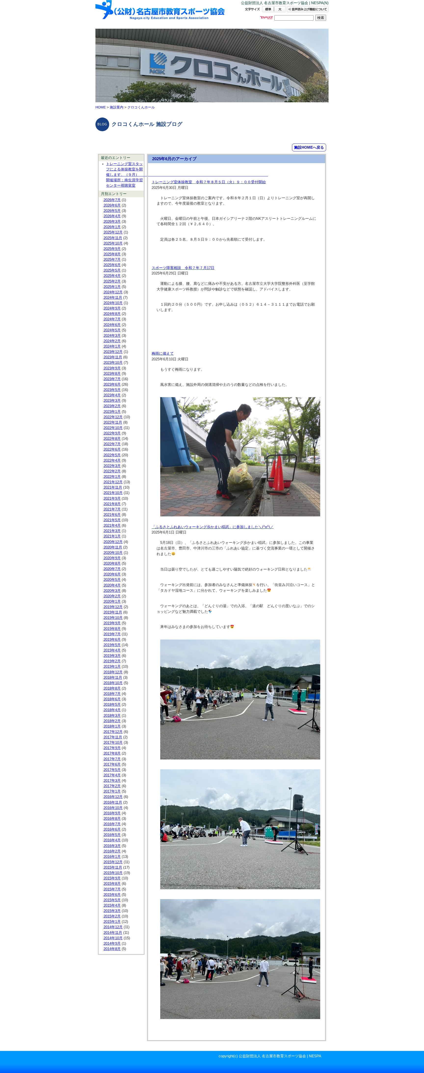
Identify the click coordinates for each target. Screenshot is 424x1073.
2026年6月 (112, 205)
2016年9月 (112, 813)
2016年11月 (113, 802)
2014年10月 (113, 938)
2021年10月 (113, 493)
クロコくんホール (141, 107)
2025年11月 (113, 238)
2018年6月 (112, 699)
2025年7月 (112, 260)
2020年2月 (112, 596)
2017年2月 (112, 786)
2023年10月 (113, 363)
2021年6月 (112, 515)
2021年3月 (112, 531)
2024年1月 (112, 346)
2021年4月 (112, 525)
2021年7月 (112, 509)
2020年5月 (112, 580)
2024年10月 (113, 303)
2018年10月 (113, 683)
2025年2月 (112, 281)
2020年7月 (112, 569)
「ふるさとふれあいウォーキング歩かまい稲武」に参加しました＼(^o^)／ (213, 527)
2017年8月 (112, 753)
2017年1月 (112, 791)
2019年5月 (112, 645)
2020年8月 (112, 563)
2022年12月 (113, 417)
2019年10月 (113, 618)
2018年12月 (113, 672)
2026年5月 (112, 211)
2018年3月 (112, 716)
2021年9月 (112, 498)
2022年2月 (112, 471)
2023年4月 (112, 395)
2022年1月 (112, 477)
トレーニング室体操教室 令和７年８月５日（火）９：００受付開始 (209, 182)
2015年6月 (112, 895)
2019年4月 (112, 650)
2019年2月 (112, 661)
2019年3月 (112, 656)
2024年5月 (112, 330)
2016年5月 (112, 835)
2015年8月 (112, 884)
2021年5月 (112, 520)
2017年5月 (112, 770)
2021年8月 (112, 504)
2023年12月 (113, 352)
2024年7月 (112, 319)
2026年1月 (112, 227)
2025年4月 (112, 276)
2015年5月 (112, 900)
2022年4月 (112, 460)
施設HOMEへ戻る (309, 147)
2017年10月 (113, 743)
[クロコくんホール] (160, 14)
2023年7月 (112, 379)
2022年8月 (112, 439)
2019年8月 (112, 629)
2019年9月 (112, 623)
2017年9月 (112, 748)
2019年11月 (113, 612)
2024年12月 (113, 292)
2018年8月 (112, 688)
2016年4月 (112, 840)
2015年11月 (113, 867)
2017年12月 (113, 732)
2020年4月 (112, 585)
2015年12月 (113, 862)
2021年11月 (113, 487)
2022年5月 (112, 455)
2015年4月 (112, 905)
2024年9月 (112, 308)
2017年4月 (112, 775)
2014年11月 (113, 933)
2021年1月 (112, 536)
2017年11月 (113, 737)
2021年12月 (113, 482)
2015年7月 (112, 889)
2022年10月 (113, 428)
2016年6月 (112, 829)
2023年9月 (112, 368)
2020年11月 (113, 547)
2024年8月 (112, 314)
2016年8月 (112, 819)
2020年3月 (112, 591)
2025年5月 (112, 270)
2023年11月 (113, 357)
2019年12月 (113, 607)
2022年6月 (112, 449)
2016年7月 (112, 824)
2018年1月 (112, 726)
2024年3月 (112, 336)
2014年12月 (113, 927)
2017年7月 (112, 759)
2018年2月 (112, 721)
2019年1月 (112, 666)
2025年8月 (112, 254)
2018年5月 (112, 705)
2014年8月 (112, 949)
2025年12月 (113, 232)
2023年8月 (112, 374)
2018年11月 (113, 678)
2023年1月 (112, 412)
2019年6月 (112, 639)
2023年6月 (112, 384)
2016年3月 (112, 846)
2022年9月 (112, 433)
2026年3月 (112, 221)
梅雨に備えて (163, 353)
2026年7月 (112, 200)
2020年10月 (113, 553)
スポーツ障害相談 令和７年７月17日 (183, 268)
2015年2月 (112, 916)
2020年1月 (112, 601)
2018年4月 (112, 710)
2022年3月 (112, 466)
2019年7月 (112, 634)
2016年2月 (112, 851)
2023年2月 (112, 406)
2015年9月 (112, 878)
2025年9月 (112, 249)
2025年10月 (113, 243)
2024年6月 (112, 325)
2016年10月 (113, 808)
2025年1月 (112, 287)
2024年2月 (112, 341)
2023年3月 (112, 401)
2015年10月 (113, 873)
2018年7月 (112, 694)
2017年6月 (112, 764)
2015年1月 (112, 922)
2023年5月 (112, 390)
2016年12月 (113, 797)
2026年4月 (112, 216)
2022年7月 (112, 444)
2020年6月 (112, 574)
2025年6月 (112, 265)
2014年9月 (112, 943)
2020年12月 (113, 542)
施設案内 (116, 107)
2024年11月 (113, 298)
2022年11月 (113, 422)
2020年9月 (112, 558)
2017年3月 (112, 781)
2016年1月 (112, 857)
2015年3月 (112, 911)
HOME (100, 107)
